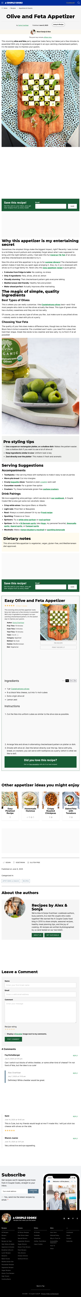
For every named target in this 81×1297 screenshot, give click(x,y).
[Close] (74, 627)
